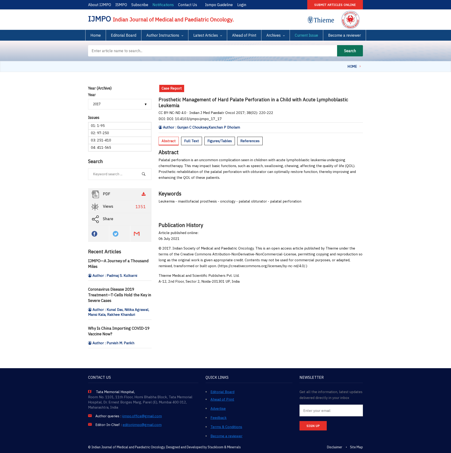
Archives (273, 35)
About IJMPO (99, 5)
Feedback (218, 417)
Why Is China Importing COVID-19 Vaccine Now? (119, 331)
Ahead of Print (244, 35)
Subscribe (139, 5)
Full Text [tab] (191, 141)
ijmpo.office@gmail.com (142, 416)
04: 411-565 (101, 147)
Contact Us (187, 5)
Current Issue (306, 35)
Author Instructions (162, 35)
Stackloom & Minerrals (224, 447)
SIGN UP (313, 426)
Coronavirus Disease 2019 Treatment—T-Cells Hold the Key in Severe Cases (119, 295)
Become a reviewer (344, 35)
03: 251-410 (101, 140)
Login (241, 5)
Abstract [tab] (169, 141)
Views (124, 206)
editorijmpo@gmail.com (142, 425)
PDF (106, 193)
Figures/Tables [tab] (219, 141)
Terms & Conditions (226, 427)
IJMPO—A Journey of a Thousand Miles (118, 263)
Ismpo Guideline (219, 4)
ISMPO (121, 5)
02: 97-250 (100, 133)
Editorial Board (123, 35)
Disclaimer (334, 447)
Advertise (218, 408)
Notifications (163, 5)
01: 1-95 (98, 125)
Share (107, 218)
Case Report (172, 88)
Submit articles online (335, 5)
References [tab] (250, 141)
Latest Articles (205, 35)
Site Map (356, 447)
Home (95, 35)
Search (350, 50)
